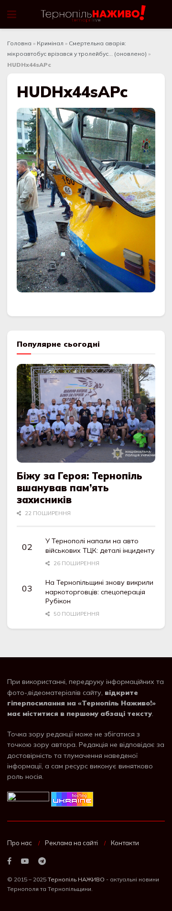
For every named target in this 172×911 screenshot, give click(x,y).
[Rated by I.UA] (28, 798)
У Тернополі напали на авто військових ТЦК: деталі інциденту (100, 546)
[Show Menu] (11, 14)
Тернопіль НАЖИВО (76, 879)
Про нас (19, 843)
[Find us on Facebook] (9, 861)
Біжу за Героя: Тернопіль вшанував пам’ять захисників (79, 488)
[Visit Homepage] (94, 14)
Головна (19, 43)
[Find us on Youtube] (25, 861)
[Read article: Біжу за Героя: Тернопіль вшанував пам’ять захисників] (86, 413)
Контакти (125, 843)
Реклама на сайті (71, 843)
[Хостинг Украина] (72, 798)
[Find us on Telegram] (42, 861)
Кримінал (50, 43)
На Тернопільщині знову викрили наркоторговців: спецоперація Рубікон (99, 591)
